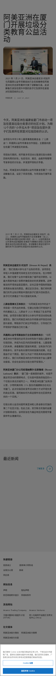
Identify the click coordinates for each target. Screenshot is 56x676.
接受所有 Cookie (28, 671)
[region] (28, 660)
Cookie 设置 (28, 663)
